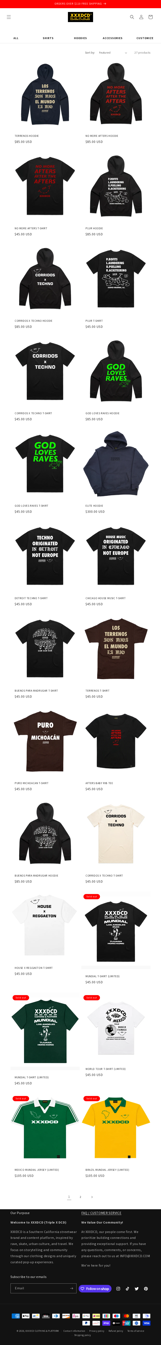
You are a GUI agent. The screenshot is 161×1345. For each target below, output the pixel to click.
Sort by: (90, 52)
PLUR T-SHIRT (94, 321)
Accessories (112, 38)
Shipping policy (82, 1335)
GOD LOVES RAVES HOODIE (102, 413)
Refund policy (116, 1330)
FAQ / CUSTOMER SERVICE (101, 1213)
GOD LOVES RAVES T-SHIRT (31, 506)
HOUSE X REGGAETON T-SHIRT (34, 968)
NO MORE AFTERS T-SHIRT (31, 228)
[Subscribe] (71, 1288)
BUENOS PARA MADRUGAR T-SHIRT (36, 690)
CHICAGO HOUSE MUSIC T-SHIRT (106, 598)
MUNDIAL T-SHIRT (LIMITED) (103, 976)
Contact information (74, 1330)
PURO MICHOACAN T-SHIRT (31, 783)
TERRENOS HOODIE (27, 136)
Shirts (48, 38)
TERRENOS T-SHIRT (98, 690)
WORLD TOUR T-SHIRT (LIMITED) (106, 1069)
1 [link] (69, 1197)
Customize (144, 38)
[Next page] (91, 1197)
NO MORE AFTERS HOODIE (102, 136)
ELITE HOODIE (94, 506)
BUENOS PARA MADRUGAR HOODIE (36, 875)
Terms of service (135, 1330)
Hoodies (80, 38)
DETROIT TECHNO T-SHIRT (31, 598)
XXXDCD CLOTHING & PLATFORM (42, 1330)
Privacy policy (96, 1330)
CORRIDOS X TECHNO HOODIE (33, 321)
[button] (8, 17)
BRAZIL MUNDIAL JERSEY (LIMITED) (107, 1170)
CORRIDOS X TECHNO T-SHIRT (33, 413)
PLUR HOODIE (94, 228)
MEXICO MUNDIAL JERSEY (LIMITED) (37, 1170)
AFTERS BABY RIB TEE (99, 783)
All (16, 38)
